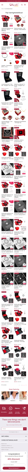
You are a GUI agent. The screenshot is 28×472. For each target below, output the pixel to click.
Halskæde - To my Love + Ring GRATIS (7, 269)
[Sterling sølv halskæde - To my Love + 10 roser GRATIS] (20, 40)
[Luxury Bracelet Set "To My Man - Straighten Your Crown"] (7, 77)
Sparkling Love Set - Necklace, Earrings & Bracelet (18, 104)
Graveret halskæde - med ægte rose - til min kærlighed (7, 122)
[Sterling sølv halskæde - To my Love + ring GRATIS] (20, 261)
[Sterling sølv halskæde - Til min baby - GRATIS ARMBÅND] (7, 279)
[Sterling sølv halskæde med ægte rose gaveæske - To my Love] (7, 297)
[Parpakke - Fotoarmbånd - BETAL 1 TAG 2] (7, 59)
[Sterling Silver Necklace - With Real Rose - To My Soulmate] (20, 225)
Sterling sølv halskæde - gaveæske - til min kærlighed (19, 360)
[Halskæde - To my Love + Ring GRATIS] (7, 261)
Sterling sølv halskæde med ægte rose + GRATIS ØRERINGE (7, 29)
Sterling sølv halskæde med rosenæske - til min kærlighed (20, 305)
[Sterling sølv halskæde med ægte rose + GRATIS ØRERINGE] (7, 21)
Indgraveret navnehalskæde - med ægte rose (20, 122)
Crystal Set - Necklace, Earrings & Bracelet (19, 141)
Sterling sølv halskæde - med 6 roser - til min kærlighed (6, 360)
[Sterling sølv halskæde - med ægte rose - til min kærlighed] (20, 150)
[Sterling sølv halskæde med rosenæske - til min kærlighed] (20, 297)
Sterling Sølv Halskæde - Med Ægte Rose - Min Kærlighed (19, 67)
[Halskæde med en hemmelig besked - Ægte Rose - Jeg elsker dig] (7, 333)
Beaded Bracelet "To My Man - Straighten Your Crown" (7, 103)
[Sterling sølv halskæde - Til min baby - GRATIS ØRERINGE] (20, 279)
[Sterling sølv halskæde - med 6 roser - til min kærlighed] (7, 352)
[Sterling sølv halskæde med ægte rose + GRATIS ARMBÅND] (20, 169)
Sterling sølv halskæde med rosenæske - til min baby (7, 323)
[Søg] (21, 5)
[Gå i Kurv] (25, 5)
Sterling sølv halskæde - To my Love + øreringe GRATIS (7, 177)
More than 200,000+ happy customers (14, 1)
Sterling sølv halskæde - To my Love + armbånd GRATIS (7, 233)
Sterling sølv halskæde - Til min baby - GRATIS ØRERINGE (19, 287)
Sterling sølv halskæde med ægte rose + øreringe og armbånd (7, 196)
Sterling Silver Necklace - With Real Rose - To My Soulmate (19, 233)
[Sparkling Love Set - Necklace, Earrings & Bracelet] (20, 96)
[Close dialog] (25, 453)
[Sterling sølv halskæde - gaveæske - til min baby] (7, 370)
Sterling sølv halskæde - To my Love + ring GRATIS (19, 269)
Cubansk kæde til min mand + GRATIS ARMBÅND (7, 141)
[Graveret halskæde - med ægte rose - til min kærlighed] (7, 114)
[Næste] (26, 395)
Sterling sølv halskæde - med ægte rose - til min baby (7, 158)
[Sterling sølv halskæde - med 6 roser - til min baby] (20, 333)
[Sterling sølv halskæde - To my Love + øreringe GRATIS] (7, 169)
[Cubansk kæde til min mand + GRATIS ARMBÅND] (7, 133)
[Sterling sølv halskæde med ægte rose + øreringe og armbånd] (7, 188)
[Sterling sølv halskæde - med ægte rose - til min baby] (7, 150)
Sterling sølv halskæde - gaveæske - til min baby (6, 378)
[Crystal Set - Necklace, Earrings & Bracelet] (20, 133)
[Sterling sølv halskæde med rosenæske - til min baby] (7, 316)
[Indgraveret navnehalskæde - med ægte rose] (20, 114)
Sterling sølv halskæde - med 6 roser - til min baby (19, 341)
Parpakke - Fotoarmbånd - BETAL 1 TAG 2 (7, 66)
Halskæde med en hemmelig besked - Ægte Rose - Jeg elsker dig (7, 341)
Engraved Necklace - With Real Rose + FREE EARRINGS (20, 29)
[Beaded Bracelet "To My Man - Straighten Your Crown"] (7, 96)
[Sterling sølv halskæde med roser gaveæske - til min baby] (20, 370)
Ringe (20, 400)
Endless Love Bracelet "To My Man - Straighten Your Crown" (19, 85)
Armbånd (3, 400)
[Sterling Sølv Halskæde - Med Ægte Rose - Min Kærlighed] (20, 59)
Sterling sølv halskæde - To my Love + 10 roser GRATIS (19, 48)
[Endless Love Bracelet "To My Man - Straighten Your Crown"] (20, 77)
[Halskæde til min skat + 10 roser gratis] (20, 244)
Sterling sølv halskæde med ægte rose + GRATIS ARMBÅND (20, 177)
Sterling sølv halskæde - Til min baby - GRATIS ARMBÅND (7, 287)
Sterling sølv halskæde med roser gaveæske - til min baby (20, 378)
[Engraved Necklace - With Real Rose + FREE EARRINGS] (20, 21)
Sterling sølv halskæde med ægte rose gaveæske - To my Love (7, 305)
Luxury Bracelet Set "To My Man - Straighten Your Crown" (7, 85)
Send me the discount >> (14, 468)
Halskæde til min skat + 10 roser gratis (19, 251)
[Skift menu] (2, 4)
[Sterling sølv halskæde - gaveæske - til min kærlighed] (20, 352)
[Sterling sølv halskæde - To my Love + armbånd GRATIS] (7, 225)
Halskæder (12, 400)
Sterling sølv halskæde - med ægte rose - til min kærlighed (19, 158)
